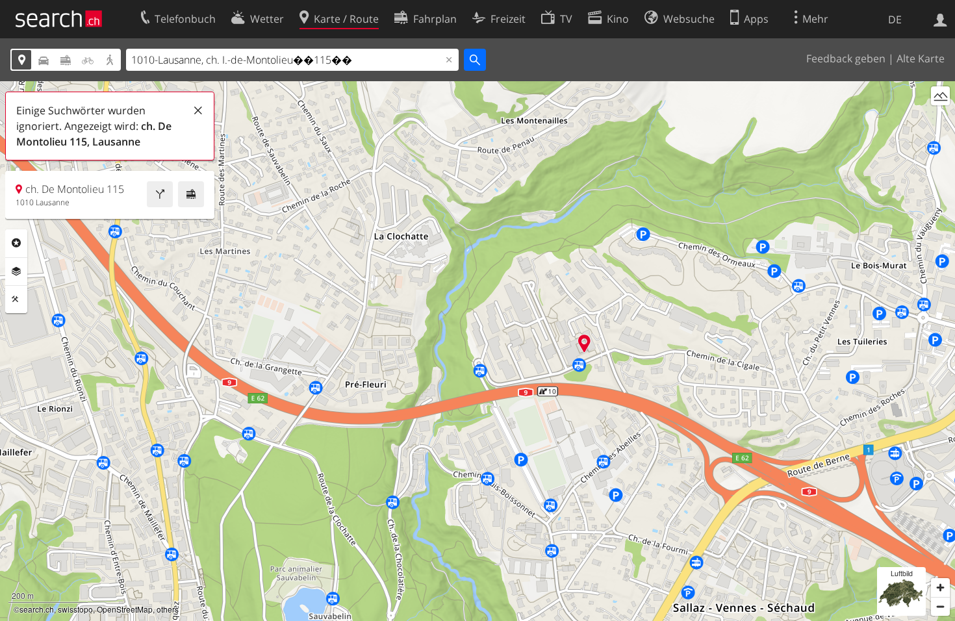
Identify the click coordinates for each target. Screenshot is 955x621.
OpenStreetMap (125, 609)
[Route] (160, 194)
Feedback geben (845, 58)
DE (895, 19)
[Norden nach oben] (940, 119)
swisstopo (75, 609)
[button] (584, 343)
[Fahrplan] (191, 194)
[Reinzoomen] (940, 587)
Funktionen (16, 299)
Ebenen (16, 271)
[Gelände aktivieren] (940, 95)
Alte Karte (921, 58)
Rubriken (16, 243)
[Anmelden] (940, 18)
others (168, 609)
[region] (477, 351)
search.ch (36, 609)
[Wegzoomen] (940, 606)
